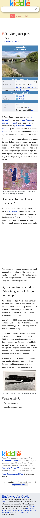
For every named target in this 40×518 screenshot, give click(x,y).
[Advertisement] (20, 24)
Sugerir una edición (20, 484)
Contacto (23, 512)
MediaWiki (30, 508)
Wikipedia (32, 506)
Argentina (22, 96)
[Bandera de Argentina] (17, 96)
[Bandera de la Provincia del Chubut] (17, 99)
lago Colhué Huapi (9, 123)
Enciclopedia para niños (10, 41)
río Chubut (19, 82)
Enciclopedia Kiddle (10, 460)
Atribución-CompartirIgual (12, 468)
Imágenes (19, 16)
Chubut (21, 99)
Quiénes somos (28, 510)
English (27, 16)
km (18, 105)
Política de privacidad (9, 512)
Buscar (36, 9)
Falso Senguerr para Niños (12, 474)
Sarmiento (6, 131)
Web (12, 16)
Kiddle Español (7, 510)
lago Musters (31, 87)
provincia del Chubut (22, 125)
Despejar (32, 9)
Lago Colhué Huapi (22, 90)
